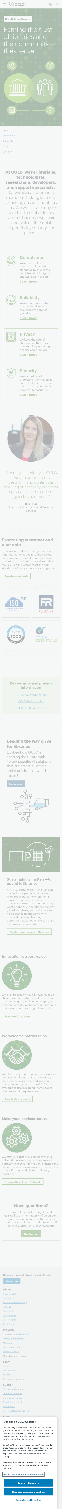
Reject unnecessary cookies (28, 1491)
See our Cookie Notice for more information (23, 1474)
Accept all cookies (28, 1482)
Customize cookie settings (28, 1500)
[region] (28, 1463)
